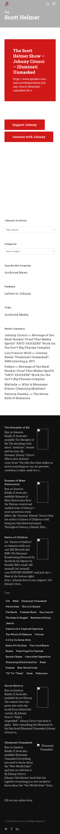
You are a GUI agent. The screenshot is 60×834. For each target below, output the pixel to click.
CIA (8, 601)
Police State (12, 606)
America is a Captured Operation (24, 628)
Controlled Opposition (38, 656)
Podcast (10, 667)
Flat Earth (11, 612)
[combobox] (30, 230)
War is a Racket (31, 606)
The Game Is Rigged (17, 617)
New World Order (27, 667)
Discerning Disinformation (21, 662)
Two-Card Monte (39, 645)
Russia (9, 651)
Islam (29, 673)
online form (25, 800)
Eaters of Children (16, 645)
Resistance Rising (40, 617)
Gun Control (46, 612)
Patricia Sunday (16, 394)
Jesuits (10, 623)
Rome (43, 662)
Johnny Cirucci (16, 335)
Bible (16, 601)
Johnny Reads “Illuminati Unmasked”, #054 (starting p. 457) (26, 357)
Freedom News (28, 612)
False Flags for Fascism (29, 651)
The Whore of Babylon (19, 634)
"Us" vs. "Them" (15, 673)
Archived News (15, 272)
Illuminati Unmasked (34, 601)
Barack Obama (14, 656)
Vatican (39, 634)
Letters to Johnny (17, 293)
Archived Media (16, 315)
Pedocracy (42, 673)
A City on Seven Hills (18, 639)
